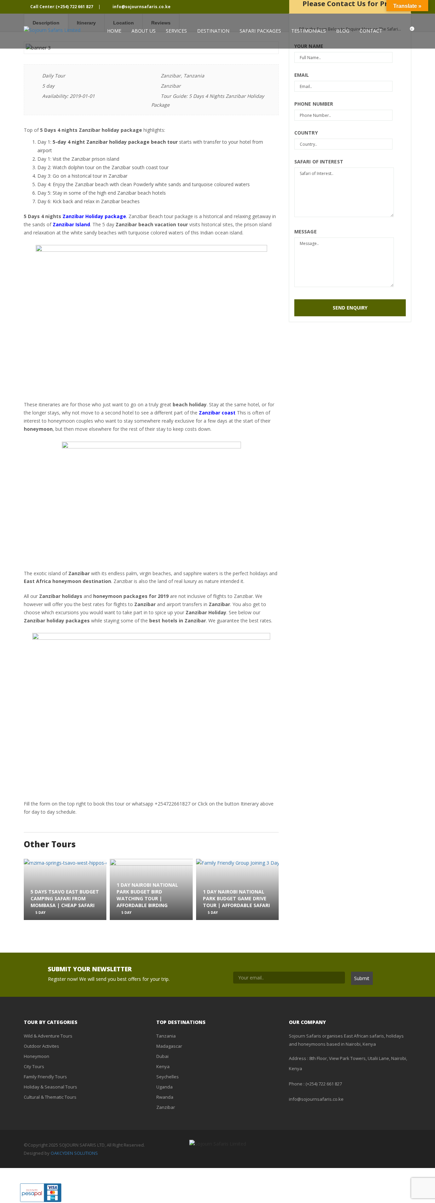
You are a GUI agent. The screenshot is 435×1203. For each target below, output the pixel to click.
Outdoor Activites (41, 1046)
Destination (213, 31)
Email (301, 75)
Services (176, 31)
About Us (144, 31)
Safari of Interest (318, 161)
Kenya (163, 1066)
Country (306, 132)
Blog (342, 31)
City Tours (34, 1066)
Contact (371, 31)
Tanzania (166, 1036)
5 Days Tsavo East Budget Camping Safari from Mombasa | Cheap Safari (65, 898)
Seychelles (167, 1077)
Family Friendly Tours (45, 1077)
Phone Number (313, 104)
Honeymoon (36, 1056)
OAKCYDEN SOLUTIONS (74, 1153)
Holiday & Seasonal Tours (50, 1087)
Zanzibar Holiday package (94, 216)
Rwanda (164, 1097)
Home (114, 31)
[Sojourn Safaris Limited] (52, 30)
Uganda (164, 1087)
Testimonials (308, 31)
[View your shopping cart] (405, 31)
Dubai (162, 1056)
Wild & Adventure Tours (48, 1036)
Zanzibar (165, 1107)
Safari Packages (260, 31)
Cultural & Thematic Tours (50, 1097)
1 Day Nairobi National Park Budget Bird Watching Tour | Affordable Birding (147, 895)
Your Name (308, 46)
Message (305, 231)
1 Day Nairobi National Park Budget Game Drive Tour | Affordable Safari (236, 898)
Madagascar (169, 1046)
